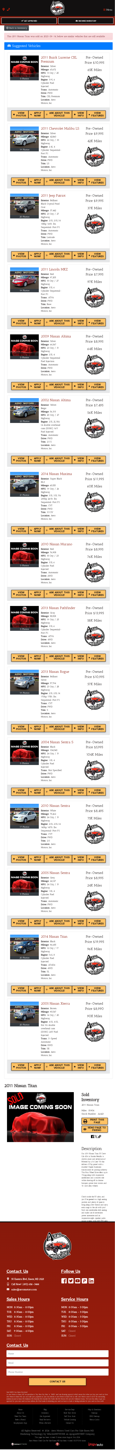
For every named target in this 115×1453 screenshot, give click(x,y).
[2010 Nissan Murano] (24, 553)
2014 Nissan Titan (54, 936)
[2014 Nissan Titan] (24, 945)
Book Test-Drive (70, 1413)
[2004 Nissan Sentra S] (24, 751)
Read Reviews (45, 1420)
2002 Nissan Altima (56, 400)
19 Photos (24, 149)
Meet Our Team (20, 1416)
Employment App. (20, 1423)
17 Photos (24, 827)
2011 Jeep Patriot (53, 195)
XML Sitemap (94, 1416)
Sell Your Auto (69, 1416)
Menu (109, 9)
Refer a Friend (20, 1420)
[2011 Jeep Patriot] (24, 204)
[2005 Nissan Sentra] (24, 881)
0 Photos (24, 78)
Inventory (45, 1413)
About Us (20, 1413)
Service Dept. (70, 1410)
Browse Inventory (87, 21)
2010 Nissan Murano (56, 544)
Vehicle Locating (70, 1420)
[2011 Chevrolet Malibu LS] (24, 137)
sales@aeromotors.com (24, 1289)
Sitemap (94, 1413)
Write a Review (45, 1423)
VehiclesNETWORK (56, 1434)
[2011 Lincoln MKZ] (24, 278)
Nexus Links (94, 1420)
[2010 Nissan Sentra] (24, 814)
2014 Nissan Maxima (56, 474)
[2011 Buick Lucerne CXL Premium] (24, 66)
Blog (45, 1410)
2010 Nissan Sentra (55, 806)
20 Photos (24, 216)
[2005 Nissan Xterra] (24, 1012)
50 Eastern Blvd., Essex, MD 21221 (27, 1279)
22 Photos (24, 421)
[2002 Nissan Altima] (24, 409)
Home (20, 1410)
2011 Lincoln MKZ (54, 269)
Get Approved (30, 21)
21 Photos (24, 495)
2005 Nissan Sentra (55, 873)
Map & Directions (94, 1410)
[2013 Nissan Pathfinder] (24, 616)
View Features (97, 114)
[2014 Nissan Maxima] (24, 482)
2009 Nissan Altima (56, 336)
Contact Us (57, 1382)
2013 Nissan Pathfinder (58, 608)
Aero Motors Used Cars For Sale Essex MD (72, 1430)
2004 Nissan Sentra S (57, 742)
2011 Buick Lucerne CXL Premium (59, 59)
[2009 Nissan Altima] (24, 345)
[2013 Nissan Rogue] (24, 680)
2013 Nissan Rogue (55, 672)
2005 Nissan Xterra (55, 1003)
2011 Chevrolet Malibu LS (60, 128)
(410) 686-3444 (30, 1284)
